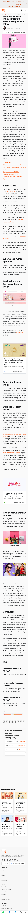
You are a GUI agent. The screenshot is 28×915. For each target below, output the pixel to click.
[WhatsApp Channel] (17, 860)
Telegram (15, 913)
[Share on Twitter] (7, 721)
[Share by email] (21, 721)
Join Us (7, 32)
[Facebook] (5, 860)
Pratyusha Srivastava (13, 27)
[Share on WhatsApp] (4, 721)
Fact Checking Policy (6, 908)
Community (4, 880)
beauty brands (10, 191)
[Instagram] (10, 860)
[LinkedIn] (7, 860)
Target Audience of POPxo (11, 172)
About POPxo (7, 162)
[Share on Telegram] (15, 721)
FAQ (4, 179)
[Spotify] (15, 860)
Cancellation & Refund (6, 897)
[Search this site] (21, 10)
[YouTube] (12, 860)
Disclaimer (3, 894)
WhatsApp (3, 913)
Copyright (3, 892)
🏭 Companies (7, 714)
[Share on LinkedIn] (12, 721)
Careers (3, 875)
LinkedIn (9, 913)
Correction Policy (5, 899)
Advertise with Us (5, 878)
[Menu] (25, 10)
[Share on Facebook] (10, 721)
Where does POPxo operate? (12, 165)
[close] (26, 4)
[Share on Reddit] (18, 721)
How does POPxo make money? (13, 176)
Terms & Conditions (6, 889)
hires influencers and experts (11, 452)
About (2, 870)
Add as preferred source (19, 32)
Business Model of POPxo (11, 174)
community (19, 332)
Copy (21, 913)
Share (25, 913)
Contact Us (4, 873)
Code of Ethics (5, 905)
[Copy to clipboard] (24, 721)
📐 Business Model (18, 714)
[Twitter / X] (2, 860)
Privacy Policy (4, 886)
